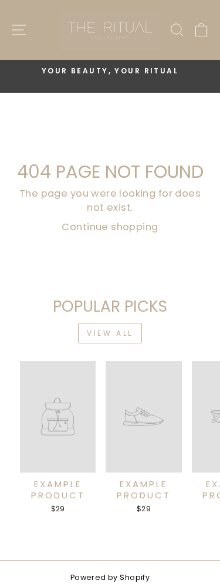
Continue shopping (110, 227)
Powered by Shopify (110, 577)
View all (110, 333)
